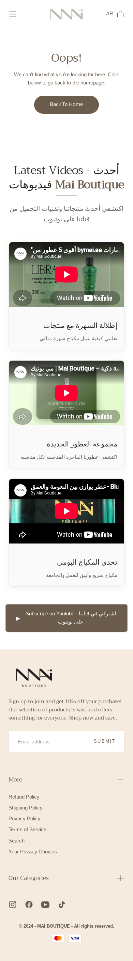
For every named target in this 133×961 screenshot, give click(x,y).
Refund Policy (24, 797)
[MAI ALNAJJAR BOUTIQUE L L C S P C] (32, 676)
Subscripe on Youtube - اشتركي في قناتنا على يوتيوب (71, 618)
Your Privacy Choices (33, 851)
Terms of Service (27, 829)
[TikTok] (61, 904)
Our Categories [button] (29, 878)
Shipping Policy (26, 807)
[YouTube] (45, 904)
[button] (13, 14)
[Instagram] (12, 904)
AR (109, 13)
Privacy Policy (25, 818)
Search (17, 841)
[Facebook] (28, 904)
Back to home (66, 104)
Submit (104, 741)
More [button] (15, 780)
